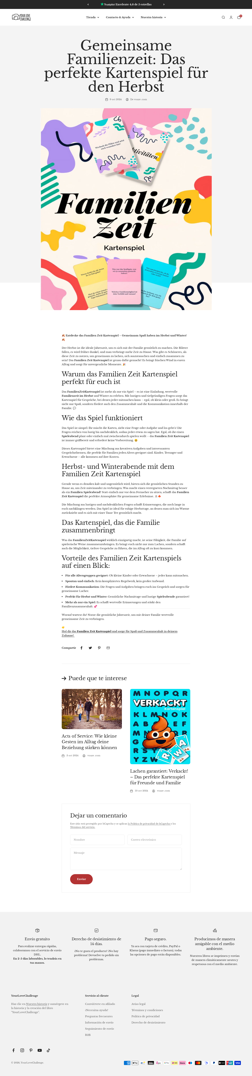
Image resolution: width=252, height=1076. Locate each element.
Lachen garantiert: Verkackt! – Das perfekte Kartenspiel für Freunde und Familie (159, 777)
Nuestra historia (152, 17)
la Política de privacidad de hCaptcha (149, 823)
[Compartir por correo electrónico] (108, 647)
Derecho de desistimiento (148, 1022)
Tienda (91, 17)
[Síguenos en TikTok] (48, 1050)
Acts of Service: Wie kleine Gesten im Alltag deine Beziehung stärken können (89, 742)
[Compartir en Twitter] (90, 647)
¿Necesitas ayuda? (96, 1010)
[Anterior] (88, 4)
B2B (88, 1034)
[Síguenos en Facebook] (13, 1050)
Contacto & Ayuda (118, 17)
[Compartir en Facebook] (81, 647)
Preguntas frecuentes (99, 1016)
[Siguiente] (164, 4)
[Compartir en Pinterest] (99, 647)
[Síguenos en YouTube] (39, 1050)
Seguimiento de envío (99, 1028)
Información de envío (99, 1022)
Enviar (81, 879)
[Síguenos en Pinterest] (31, 1050)
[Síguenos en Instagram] (22, 1050)
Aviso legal (138, 1004)
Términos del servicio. (82, 827)
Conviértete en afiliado (100, 1004)
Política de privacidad (145, 1016)
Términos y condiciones (147, 1010)
